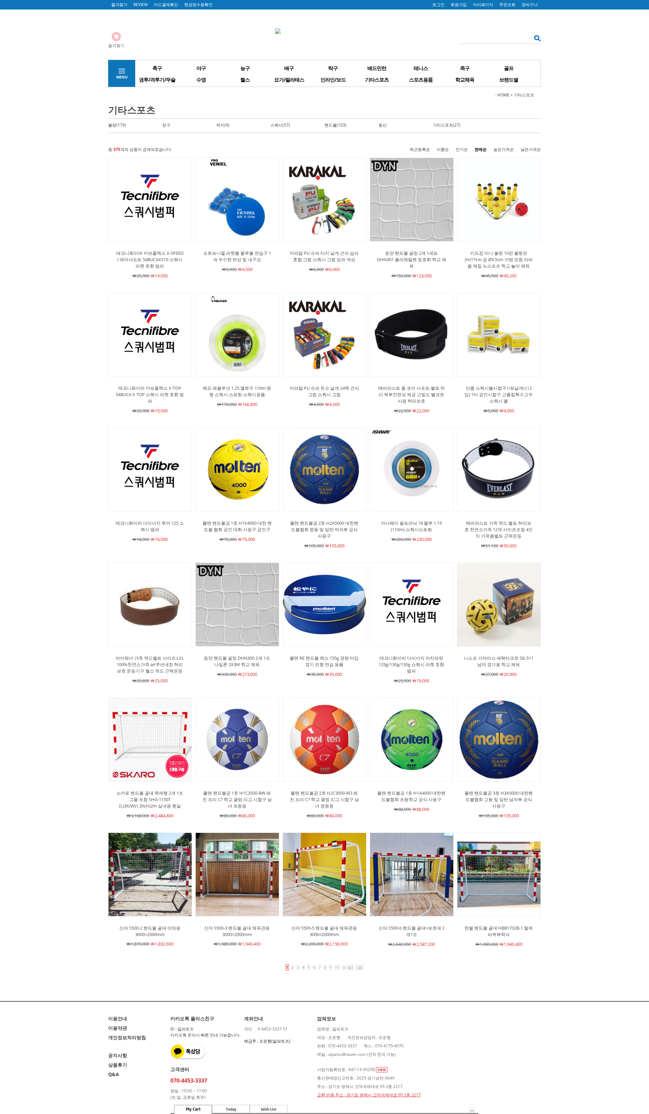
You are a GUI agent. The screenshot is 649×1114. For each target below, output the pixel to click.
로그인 (438, 4)
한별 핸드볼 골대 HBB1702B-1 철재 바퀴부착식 (498, 931)
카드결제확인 (166, 4)
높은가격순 (504, 149)
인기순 (462, 149)
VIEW (381, 1069)
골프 (508, 68)
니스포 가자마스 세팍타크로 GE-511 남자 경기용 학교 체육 (498, 661)
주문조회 (507, 4)
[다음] (347, 967)
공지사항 (117, 1055)
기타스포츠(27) (446, 125)
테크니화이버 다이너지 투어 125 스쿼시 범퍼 (150, 526)
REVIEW (141, 4)
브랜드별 (508, 79)
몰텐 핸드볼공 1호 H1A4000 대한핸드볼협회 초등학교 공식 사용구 (411, 796)
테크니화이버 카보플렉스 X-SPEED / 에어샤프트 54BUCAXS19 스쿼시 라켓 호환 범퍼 (150, 259)
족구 (465, 68)
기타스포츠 (377, 79)
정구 (166, 125)
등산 (383, 125)
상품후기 (117, 1065)
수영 (201, 79)
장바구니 (530, 4)
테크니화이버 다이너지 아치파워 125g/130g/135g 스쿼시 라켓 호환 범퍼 (411, 664)
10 (337, 967)
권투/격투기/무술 (157, 79)
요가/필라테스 (289, 79)
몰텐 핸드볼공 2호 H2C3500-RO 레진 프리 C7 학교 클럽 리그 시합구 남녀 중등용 (324, 799)
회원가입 (459, 4)
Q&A (113, 1074)
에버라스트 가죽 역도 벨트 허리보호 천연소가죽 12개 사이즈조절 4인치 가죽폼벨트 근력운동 (498, 529)
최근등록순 (420, 149)
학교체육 (464, 79)
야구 (201, 68)
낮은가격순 (531, 149)
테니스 (421, 68)
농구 (245, 68)
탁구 (333, 68)
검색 (535, 38)
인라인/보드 (333, 79)
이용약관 (117, 1028)
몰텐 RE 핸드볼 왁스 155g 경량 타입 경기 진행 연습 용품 (324, 661)
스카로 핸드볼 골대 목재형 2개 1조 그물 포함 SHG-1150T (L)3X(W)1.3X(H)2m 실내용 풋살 (149, 799)
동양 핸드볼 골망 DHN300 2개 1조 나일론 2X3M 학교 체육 (237, 661)
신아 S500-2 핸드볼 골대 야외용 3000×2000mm (150, 931)
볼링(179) (117, 125)
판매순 (481, 149)
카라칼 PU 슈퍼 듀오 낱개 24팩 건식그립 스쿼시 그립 (324, 391)
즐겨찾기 (119, 4)
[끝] (359, 967)
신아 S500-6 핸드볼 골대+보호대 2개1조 (411, 931)
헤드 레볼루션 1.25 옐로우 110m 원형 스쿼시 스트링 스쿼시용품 (237, 391)
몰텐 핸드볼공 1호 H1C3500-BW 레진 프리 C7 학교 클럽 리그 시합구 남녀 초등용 (237, 799)
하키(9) (223, 125)
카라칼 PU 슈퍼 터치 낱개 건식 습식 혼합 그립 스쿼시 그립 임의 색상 (324, 256)
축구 (157, 68)
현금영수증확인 (198, 4)
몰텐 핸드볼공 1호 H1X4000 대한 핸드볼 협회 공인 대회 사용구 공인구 (237, 526)
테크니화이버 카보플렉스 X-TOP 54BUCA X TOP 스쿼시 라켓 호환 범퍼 (150, 394)
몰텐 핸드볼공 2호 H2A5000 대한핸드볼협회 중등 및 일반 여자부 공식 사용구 (324, 529)
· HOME (502, 95)
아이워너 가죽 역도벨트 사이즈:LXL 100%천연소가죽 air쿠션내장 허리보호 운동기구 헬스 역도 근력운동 (150, 664)
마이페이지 (483, 4)
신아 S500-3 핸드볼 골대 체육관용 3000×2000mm (237, 931)
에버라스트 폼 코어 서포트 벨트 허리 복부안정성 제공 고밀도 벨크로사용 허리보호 (411, 394)
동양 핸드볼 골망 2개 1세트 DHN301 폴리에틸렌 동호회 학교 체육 (411, 259)
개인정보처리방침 (127, 1037)
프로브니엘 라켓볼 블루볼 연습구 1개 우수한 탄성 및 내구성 (237, 256)
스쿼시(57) (280, 125)
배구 (289, 68)
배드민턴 (376, 68)
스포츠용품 (421, 79)
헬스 (245, 79)
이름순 (443, 149)
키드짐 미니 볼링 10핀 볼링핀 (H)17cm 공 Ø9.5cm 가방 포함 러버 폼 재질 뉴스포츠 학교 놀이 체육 (499, 259)
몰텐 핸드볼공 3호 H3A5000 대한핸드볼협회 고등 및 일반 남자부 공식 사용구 (498, 799)
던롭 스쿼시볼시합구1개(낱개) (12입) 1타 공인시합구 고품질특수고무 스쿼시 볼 (498, 394)
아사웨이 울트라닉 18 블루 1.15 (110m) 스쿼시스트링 (411, 526)
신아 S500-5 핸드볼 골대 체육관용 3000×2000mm (324, 931)
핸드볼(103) (335, 125)
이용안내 (117, 1018)
